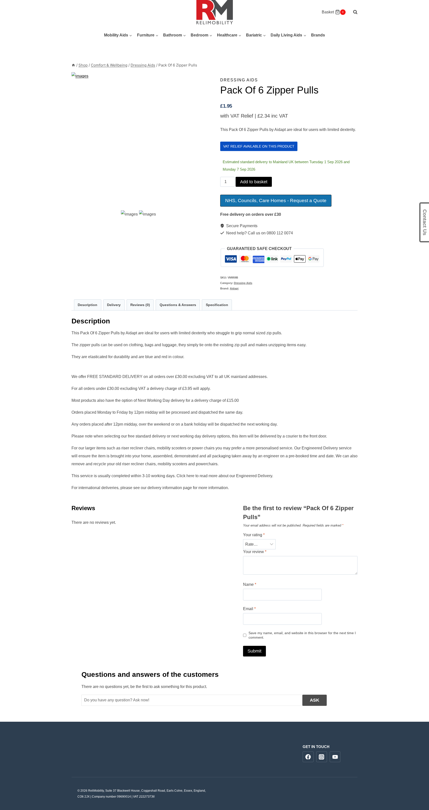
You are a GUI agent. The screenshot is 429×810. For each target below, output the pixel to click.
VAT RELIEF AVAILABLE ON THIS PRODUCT (258, 146)
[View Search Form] (353, 12)
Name (249, 584)
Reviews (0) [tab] (140, 305)
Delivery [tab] (114, 305)
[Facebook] (308, 756)
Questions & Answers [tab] (178, 305)
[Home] (73, 65)
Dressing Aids (239, 80)
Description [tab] (87, 305)
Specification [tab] (217, 305)
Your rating (254, 535)
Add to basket (253, 181)
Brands (318, 35)
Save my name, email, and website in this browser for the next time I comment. (302, 635)
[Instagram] (321, 756)
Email (249, 609)
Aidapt (234, 288)
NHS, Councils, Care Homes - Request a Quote (275, 200)
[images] (140, 140)
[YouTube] (335, 756)
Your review (254, 552)
